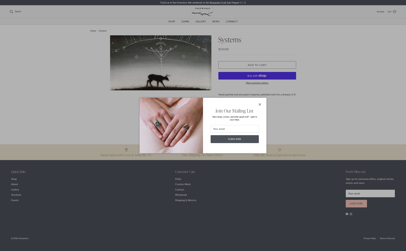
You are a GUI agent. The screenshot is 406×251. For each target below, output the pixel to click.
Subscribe (234, 139)
